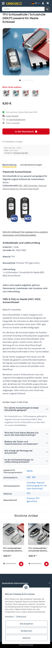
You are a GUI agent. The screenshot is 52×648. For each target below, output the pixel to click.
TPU (28, 493)
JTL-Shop (30, 645)
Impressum (9, 616)
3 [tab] (25, 80)
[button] (43, 3)
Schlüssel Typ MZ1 (20, 153)
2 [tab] (22, 80)
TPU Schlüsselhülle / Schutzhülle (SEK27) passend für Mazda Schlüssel (12, 549)
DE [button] (36, 3)
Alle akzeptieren (26, 624)
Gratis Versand (12, 116)
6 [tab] (32, 80)
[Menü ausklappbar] (3, 3)
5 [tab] (29, 80)
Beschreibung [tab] (9, 165)
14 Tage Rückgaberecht (15, 119)
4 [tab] (27, 80)
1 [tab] (20, 80)
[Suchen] (47, 9)
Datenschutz (21, 616)
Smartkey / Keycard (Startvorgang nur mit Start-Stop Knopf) (37, 485)
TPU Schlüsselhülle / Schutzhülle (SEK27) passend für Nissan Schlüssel (37, 549)
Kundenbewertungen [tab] (31, 165)
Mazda (30, 471)
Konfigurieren (26, 631)
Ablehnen (26, 638)
